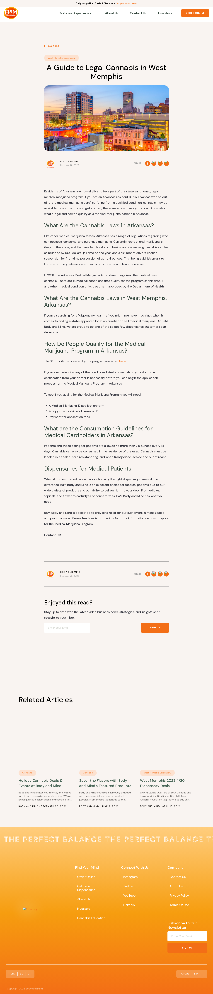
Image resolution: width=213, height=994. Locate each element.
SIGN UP (155, 627)
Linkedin (129, 905)
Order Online (195, 13)
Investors (165, 13)
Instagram (130, 877)
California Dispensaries (74, 13)
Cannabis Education (91, 918)
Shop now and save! (126, 3)
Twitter (128, 886)
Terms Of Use (179, 905)
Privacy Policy (179, 895)
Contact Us (138, 13)
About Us (112, 13)
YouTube (129, 895)
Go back (53, 46)
